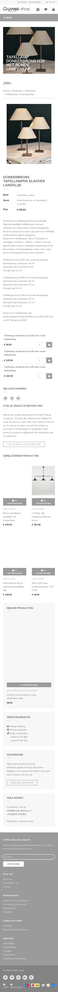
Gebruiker (8, 938)
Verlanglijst (8, 943)
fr (50, 2)
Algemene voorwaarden (15, 900)
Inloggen (22, 2)
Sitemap (7, 925)
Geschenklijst (9, 947)
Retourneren (9, 908)
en (54, 2)
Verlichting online (25, 195)
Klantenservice (11, 895)
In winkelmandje (29, 684)
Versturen (13, 864)
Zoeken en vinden (12, 920)
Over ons (8, 874)
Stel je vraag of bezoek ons (24, 444)
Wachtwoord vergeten (14, 958)
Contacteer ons (11, 883)
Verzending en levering (14, 904)
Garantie (7, 911)
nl (47, 2)
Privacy (6, 886)
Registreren (35, 2)
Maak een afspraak (22, 782)
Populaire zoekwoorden (15, 929)
